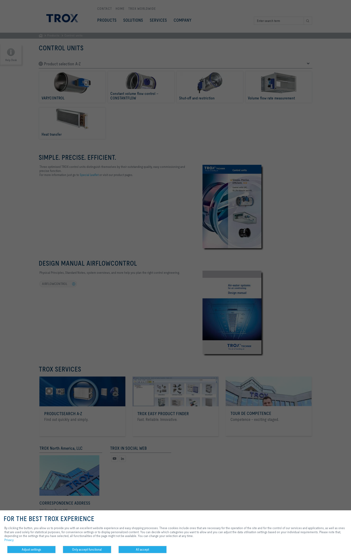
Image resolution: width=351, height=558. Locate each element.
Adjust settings (31, 549)
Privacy (9, 540)
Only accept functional (87, 549)
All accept (142, 549)
